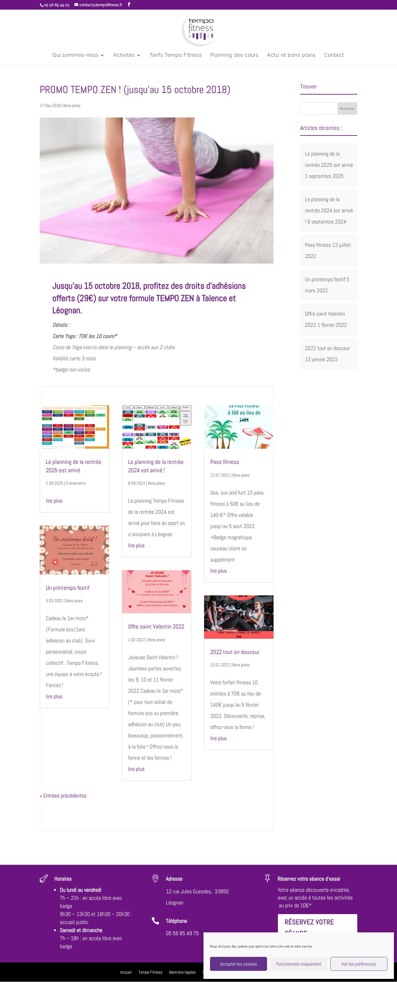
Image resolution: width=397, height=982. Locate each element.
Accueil (126, 972)
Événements (76, 483)
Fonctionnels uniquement (298, 964)
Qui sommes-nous (75, 55)
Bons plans (71, 105)
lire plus (54, 500)
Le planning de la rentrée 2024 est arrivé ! (156, 466)
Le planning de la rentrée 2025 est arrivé (73, 466)
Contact (334, 55)
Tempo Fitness (150, 972)
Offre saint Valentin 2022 (156, 626)
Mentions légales (182, 972)
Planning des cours (234, 55)
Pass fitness (224, 462)
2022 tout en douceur (234, 652)
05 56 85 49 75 (182, 933)
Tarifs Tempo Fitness (175, 55)
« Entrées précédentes (63, 795)
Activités (124, 55)
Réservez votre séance (309, 928)
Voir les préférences (358, 964)
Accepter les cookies (238, 964)
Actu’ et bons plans (291, 55)
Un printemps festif (67, 588)
